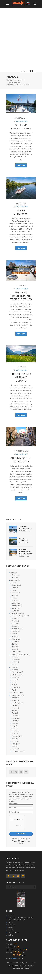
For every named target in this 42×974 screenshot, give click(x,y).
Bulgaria (15, 618)
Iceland (14, 721)
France (14, 713)
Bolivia (14, 680)
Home (21, 80)
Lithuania (15, 731)
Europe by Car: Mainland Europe (21, 377)
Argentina (15, 677)
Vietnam (15, 611)
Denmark (15, 705)
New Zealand (16, 672)
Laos (13, 598)
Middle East (15, 639)
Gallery (10, 927)
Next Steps (11, 930)
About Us (11, 915)
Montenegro (16, 628)
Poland (14, 741)
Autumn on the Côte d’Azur (21, 459)
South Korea (16, 605)
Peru (13, 690)
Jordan (14, 646)
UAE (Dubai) (16, 651)
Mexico (14, 662)
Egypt (14, 644)
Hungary (15, 718)
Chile (14, 685)
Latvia (14, 728)
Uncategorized (16, 693)
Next (31, 71)
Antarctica (14, 580)
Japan (14, 595)
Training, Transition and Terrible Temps (21, 296)
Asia (12, 583)
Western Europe (13, 82)
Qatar (14, 649)
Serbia (14, 634)
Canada (14, 657)
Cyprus (14, 641)
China (14, 588)
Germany (15, 715)
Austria (14, 700)
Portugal (15, 744)
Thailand (15, 608)
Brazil (14, 682)
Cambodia (15, 585)
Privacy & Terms (13, 932)
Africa (13, 572)
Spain (14, 746)
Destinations (12, 925)
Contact (10, 922)
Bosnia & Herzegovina (19, 616)
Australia (15, 669)
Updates (10, 935)
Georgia (14, 623)
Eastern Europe (16, 613)
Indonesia (15, 593)
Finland (14, 710)
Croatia (14, 621)
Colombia (15, 687)
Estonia (14, 708)
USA (13, 664)
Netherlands (16, 736)
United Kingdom (17, 751)
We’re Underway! (21, 212)
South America (16, 675)
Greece (14, 626)
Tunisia (14, 577)
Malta (14, 733)
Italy (13, 726)
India (13, 590)
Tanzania (15, 575)
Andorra (15, 698)
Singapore (15, 603)
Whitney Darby (22, 121)
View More (21, 165)
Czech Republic (17, 703)
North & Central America (19, 654)
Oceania (13, 667)
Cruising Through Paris (21, 126)
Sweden (14, 749)
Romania (15, 631)
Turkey (14, 636)
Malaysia (15, 600)
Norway (14, 738)
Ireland (14, 723)
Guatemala (15, 659)
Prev (25, 71)
